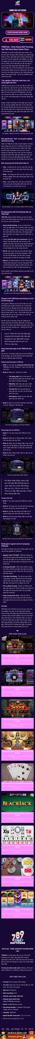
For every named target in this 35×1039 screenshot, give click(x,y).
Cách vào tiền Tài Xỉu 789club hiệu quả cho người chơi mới (17, 656)
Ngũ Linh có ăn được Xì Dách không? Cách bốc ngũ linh (17, 783)
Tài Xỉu (5, 239)
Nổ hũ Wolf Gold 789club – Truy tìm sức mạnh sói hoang (17, 910)
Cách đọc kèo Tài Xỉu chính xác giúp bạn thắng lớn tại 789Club (17, 846)
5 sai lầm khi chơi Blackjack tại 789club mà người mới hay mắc (17, 814)
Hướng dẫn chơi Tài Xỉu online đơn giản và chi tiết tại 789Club (17, 688)
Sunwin (22, 1018)
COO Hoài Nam (25, 1015)
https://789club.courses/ (11, 1001)
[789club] (17, 3)
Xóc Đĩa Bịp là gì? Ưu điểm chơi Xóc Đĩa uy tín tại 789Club (17, 878)
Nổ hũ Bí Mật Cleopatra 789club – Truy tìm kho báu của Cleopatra (17, 752)
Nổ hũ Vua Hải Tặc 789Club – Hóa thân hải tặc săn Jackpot (17, 720)
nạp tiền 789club (14, 488)
